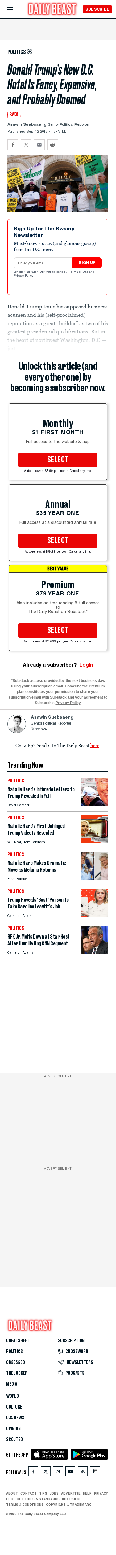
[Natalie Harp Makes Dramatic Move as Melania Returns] (94, 878)
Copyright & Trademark (68, 1504)
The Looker (16, 1373)
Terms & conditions (25, 1504)
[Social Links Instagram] (58, 1472)
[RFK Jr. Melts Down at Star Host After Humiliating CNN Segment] (94, 952)
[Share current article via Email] (39, 144)
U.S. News (15, 1417)
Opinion (13, 1428)
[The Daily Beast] (52, 9)
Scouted (14, 1439)
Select (58, 460)
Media (11, 1384)
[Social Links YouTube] (70, 1472)
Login (86, 665)
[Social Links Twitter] (46, 1472)
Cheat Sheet (17, 1340)
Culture (14, 1407)
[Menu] (15, 9)
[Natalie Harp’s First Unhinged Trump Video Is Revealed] (94, 841)
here (94, 745)
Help (87, 1493)
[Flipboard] (95, 1472)
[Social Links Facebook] (33, 1472)
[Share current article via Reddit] (52, 144)
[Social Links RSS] (83, 1472)
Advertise (71, 1493)
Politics (14, 1351)
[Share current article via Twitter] (26, 144)
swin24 (41, 729)
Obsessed (15, 1362)
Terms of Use (79, 272)
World (12, 1396)
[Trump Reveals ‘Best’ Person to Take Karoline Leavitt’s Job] (94, 915)
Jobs (54, 1493)
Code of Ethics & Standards (33, 1499)
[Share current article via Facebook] (12, 144)
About (12, 1493)
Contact (28, 1493)
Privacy (101, 1493)
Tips (43, 1493)
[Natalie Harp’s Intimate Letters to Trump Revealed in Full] (94, 804)
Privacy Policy (24, 275)
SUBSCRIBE (97, 9)
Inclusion (71, 1499)
